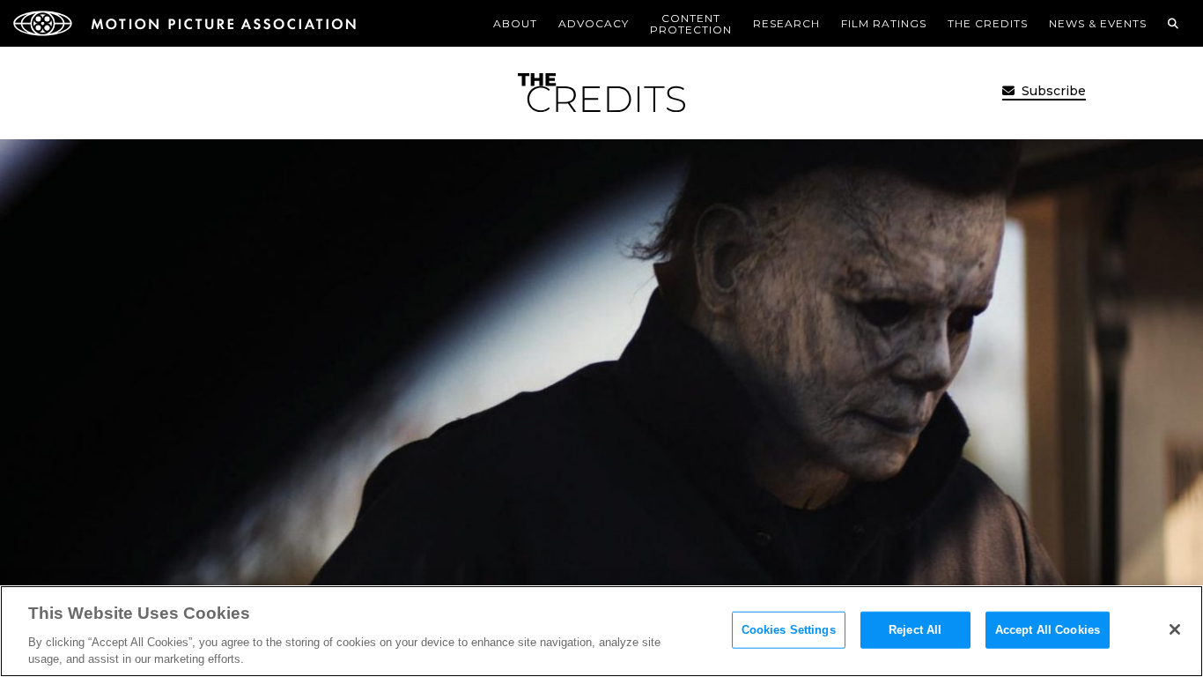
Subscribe (1052, 91)
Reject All (915, 629)
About (515, 23)
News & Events (1098, 23)
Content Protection (691, 23)
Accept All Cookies (1047, 629)
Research (786, 23)
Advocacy (593, 23)
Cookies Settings (789, 629)
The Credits (988, 23)
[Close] (1174, 629)
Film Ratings (883, 23)
